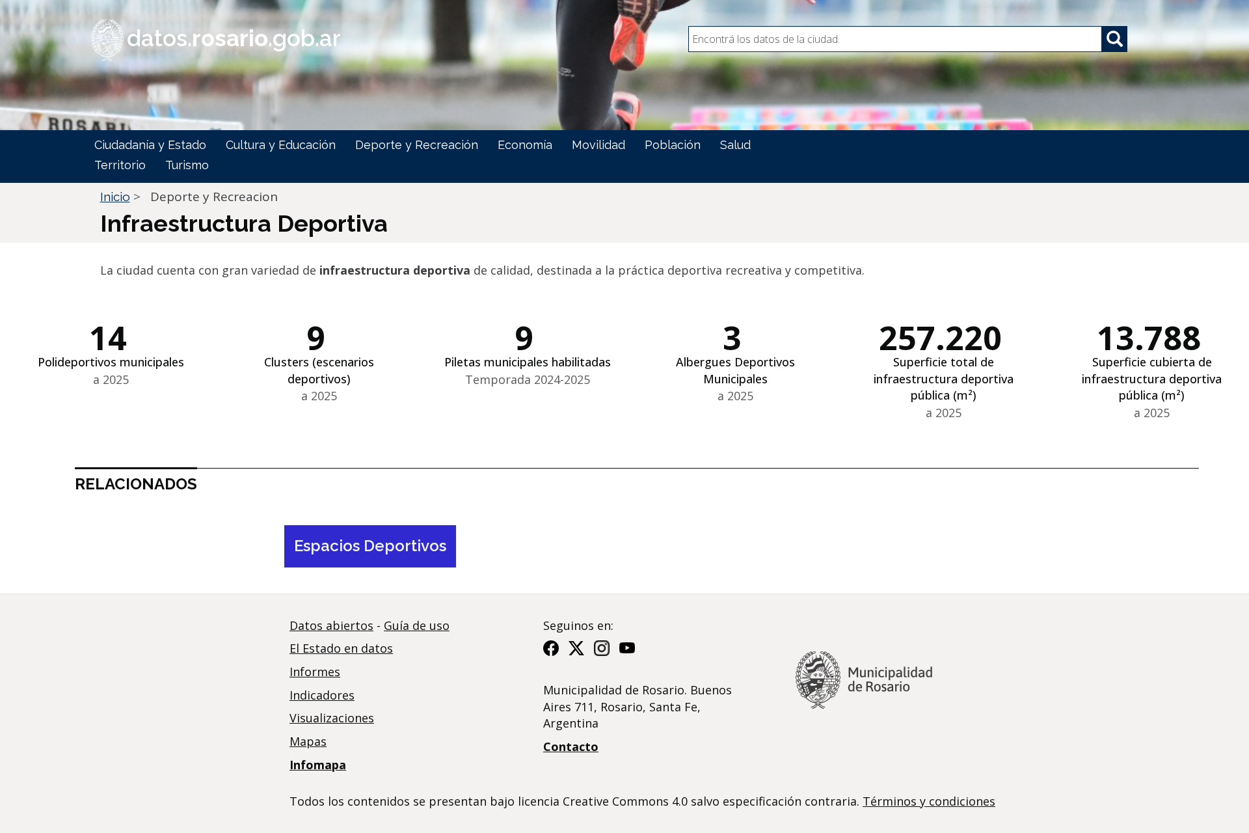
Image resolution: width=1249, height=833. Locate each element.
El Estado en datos (341, 648)
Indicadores (322, 695)
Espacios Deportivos (370, 545)
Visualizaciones (331, 718)
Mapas (308, 741)
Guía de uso (417, 625)
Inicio (115, 196)
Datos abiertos (331, 625)
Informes (314, 671)
